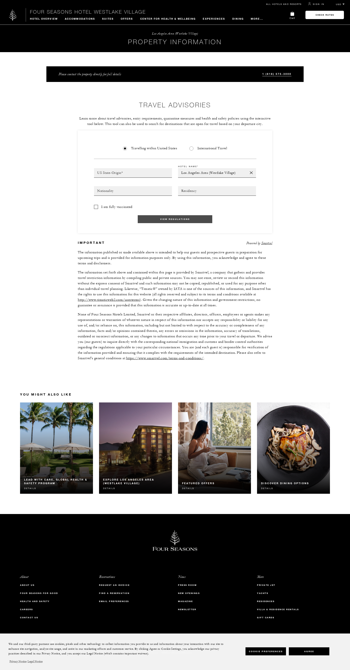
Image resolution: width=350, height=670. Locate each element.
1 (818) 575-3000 (276, 73)
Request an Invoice (114, 585)
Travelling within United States (154, 148)
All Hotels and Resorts (284, 4)
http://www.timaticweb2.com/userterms (109, 300)
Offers (127, 18)
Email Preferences (114, 601)
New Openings (189, 593)
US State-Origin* (108, 169)
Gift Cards (265, 617)
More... (257, 18)
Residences (265, 601)
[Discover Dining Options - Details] (293, 448)
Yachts (262, 593)
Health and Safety (35, 601)
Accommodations (80, 18)
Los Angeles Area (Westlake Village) (175, 33)
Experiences (214, 18)
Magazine (185, 601)
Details (30, 488)
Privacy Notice (18, 661)
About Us (27, 585)
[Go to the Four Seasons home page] (13, 14)
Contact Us (29, 617)
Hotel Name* (188, 166)
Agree (309, 651)
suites (108, 18)
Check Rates (325, 15)
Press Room (187, 585)
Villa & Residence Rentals (278, 609)
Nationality (104, 187)
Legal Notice (35, 661)
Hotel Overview (44, 18)
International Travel (212, 148)
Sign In (318, 4)
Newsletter (187, 609)
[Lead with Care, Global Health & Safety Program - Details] (56, 448)
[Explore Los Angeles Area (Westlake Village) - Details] (135, 448)
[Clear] (251, 173)
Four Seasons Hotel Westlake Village (88, 11)
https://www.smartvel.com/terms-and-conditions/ (165, 358)
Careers (26, 609)
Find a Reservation (114, 593)
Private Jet (266, 585)
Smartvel (266, 243)
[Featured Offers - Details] (214, 448)
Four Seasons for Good (39, 593)
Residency (186, 187)
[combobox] (133, 173)
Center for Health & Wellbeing (168, 18)
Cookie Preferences (266, 651)
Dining (238, 18)
